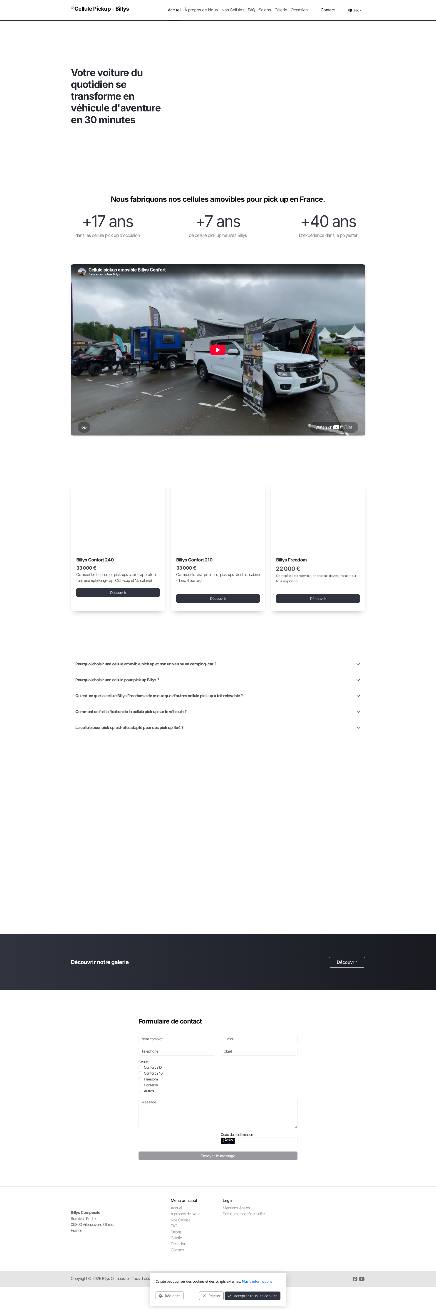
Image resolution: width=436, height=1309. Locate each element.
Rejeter (214, 1295)
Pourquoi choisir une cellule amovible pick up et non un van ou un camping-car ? (145, 664)
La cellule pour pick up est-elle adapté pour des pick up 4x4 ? (129, 727)
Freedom (151, 1079)
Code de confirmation (237, 1134)
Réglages (173, 1295)
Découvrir (118, 592)
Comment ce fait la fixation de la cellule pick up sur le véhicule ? (130, 711)
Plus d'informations (257, 1281)
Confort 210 (153, 1067)
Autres (149, 1091)
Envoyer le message (218, 1156)
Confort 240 (153, 1073)
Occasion (151, 1085)
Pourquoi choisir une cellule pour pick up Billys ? (117, 679)
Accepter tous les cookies (255, 1295)
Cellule (144, 1062)
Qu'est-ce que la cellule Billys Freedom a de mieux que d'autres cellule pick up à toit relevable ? (159, 695)
